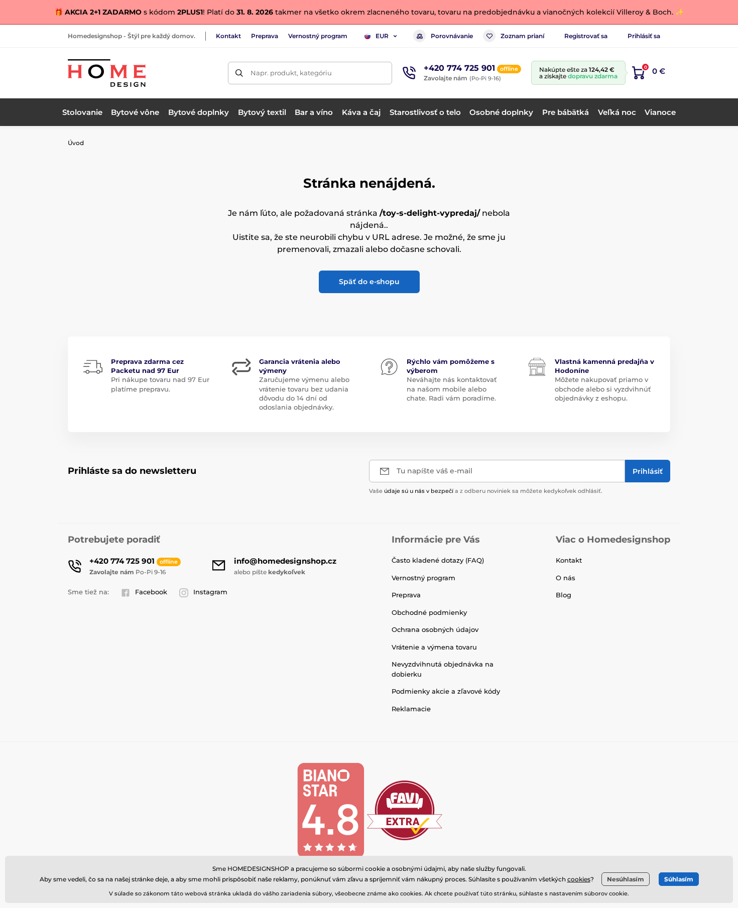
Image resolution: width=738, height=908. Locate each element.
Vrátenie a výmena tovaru (434, 647)
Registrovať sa (585, 36)
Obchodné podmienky (429, 612)
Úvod (76, 143)
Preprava (264, 36)
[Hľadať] (239, 73)
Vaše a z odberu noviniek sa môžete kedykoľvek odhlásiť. (485, 490)
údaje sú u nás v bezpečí (418, 490)
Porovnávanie (452, 36)
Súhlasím (678, 879)
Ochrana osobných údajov (435, 629)
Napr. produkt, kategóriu (291, 73)
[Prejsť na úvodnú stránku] (107, 73)
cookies (578, 879)
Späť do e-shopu (369, 281)
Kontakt (228, 36)
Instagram (210, 592)
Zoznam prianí (522, 36)
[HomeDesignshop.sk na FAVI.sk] (404, 810)
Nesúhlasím (625, 879)
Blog (563, 595)
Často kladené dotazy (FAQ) (438, 560)
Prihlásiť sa (644, 36)
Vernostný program (317, 36)
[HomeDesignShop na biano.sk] (330, 810)
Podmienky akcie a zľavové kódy (446, 691)
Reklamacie (411, 709)
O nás (565, 578)
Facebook (151, 592)
